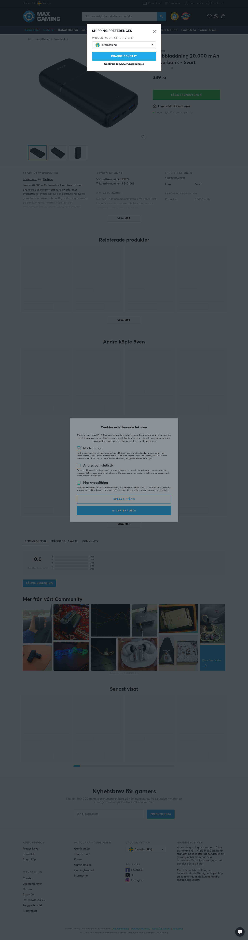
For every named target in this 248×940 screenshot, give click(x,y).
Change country (124, 56)
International (109, 45)
